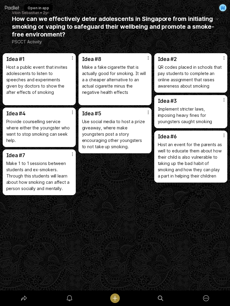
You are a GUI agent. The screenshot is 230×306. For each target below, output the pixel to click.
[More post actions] (68, 60)
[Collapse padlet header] (217, 19)
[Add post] (115, 298)
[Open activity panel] (69, 298)
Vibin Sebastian (25, 13)
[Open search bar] (161, 298)
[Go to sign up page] (223, 8)
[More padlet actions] (206, 298)
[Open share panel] (24, 298)
